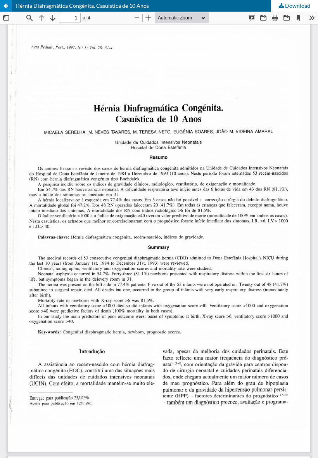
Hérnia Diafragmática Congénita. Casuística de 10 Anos (82, 5)
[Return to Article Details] (6, 6)
